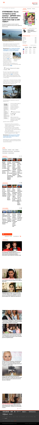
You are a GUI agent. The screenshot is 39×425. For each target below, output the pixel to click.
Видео (35, 416)
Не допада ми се (16, 236)
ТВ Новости (31, 416)
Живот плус (10, 416)
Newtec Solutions (31, 423)
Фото (3, 418)
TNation (35, 423)
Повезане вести (5, 182)
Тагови (4, 147)
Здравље (7, 416)
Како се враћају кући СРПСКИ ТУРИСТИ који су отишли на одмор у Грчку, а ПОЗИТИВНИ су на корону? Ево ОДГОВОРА (11, 49)
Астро (36, 28)
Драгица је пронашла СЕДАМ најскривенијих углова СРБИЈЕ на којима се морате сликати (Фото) (11, 136)
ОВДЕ (11, 65)
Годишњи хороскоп (31, 28)
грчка (13, 149)
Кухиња (14, 416)
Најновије (24, 8)
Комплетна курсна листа (33, 45)
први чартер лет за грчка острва (8, 151)
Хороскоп (6, 418)
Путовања (17, 416)
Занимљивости (23, 416)
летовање (9, 149)
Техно (27, 416)
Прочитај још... (5, 156)
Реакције (33, 8)
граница (17, 149)
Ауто (29, 416)
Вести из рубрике (5, 208)
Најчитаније (29, 8)
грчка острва (5, 149)
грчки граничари (16, 151)
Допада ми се (8, 236)
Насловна (3, 416)
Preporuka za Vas (5, 239)
